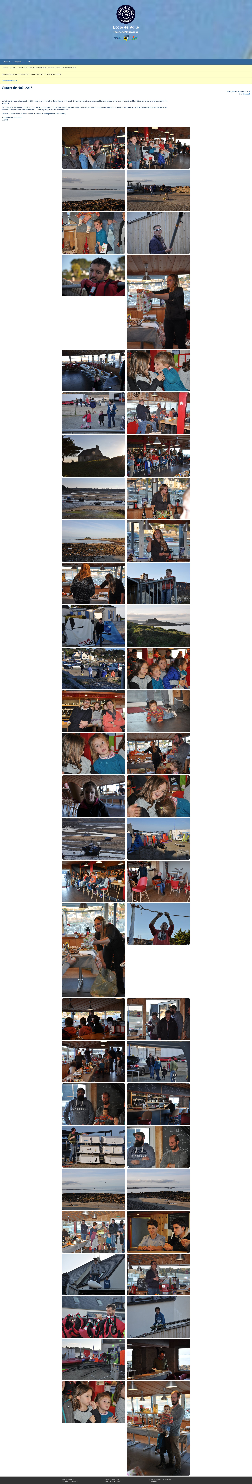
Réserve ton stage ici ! (10, 81)
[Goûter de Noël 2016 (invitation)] (248, 62)
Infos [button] (29, 62)
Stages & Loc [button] (19, 62)
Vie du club (246, 94)
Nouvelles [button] (8, 62)
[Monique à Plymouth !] (250, 62)
